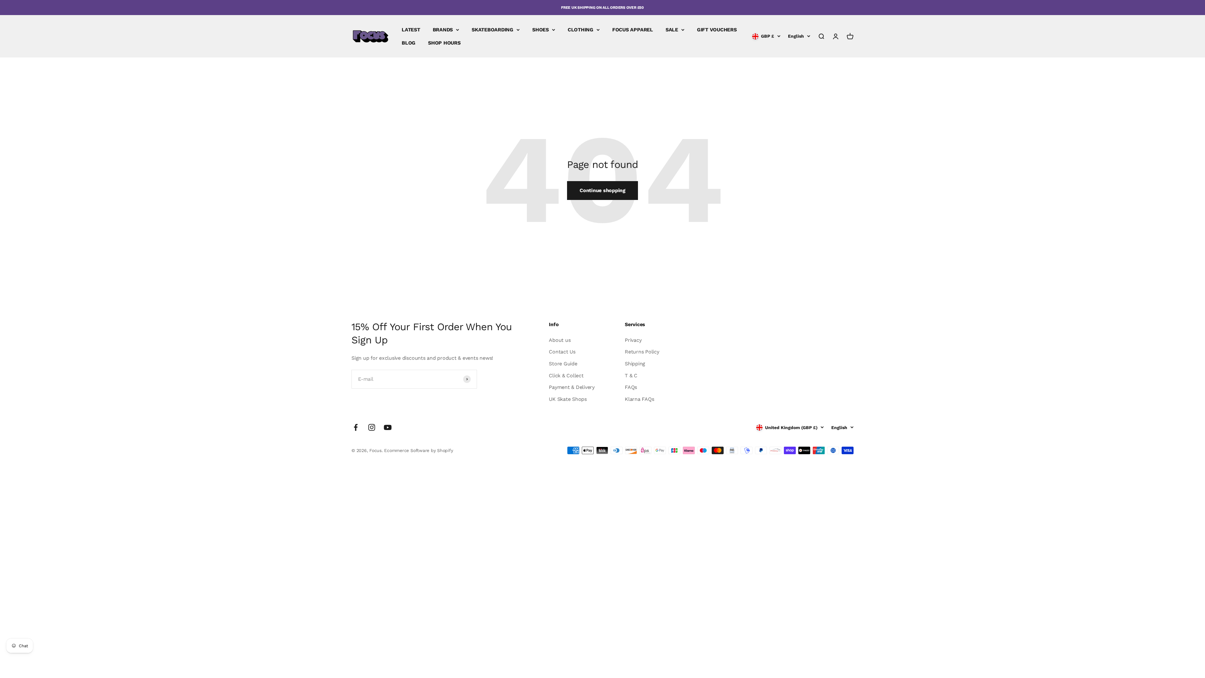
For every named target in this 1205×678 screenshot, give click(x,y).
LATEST (411, 30)
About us (559, 340)
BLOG (408, 43)
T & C (631, 376)
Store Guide (563, 364)
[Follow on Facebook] (355, 427)
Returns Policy (642, 352)
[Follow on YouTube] (387, 427)
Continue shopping (602, 190)
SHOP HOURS (444, 43)
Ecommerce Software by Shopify (418, 450)
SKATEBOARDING (492, 30)
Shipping (635, 364)
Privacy (633, 340)
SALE (672, 30)
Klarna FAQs (639, 399)
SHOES (540, 30)
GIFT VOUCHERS (717, 30)
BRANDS (443, 30)
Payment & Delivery (572, 387)
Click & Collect (566, 376)
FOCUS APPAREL (632, 30)
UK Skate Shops (568, 399)
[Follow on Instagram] (371, 427)
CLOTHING (580, 30)
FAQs (631, 387)
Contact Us (562, 352)
